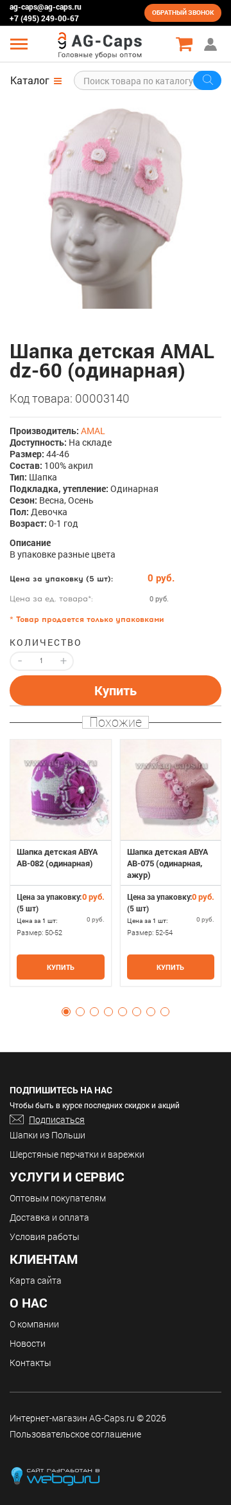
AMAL (93, 430)
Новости (28, 1343)
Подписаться (57, 1119)
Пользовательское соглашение (75, 1434)
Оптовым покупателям (58, 1198)
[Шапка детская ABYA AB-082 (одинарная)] (60, 790)
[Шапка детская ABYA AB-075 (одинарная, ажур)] (171, 790)
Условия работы (45, 1236)
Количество (42, 642)
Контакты (30, 1362)
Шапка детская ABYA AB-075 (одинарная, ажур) (167, 863)
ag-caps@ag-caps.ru (45, 6)
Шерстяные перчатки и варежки (77, 1154)
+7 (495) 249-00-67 (44, 18)
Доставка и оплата (49, 1217)
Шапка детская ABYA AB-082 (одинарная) (57, 857)
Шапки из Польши (47, 1135)
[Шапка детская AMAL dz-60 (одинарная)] (115, 202)
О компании (34, 1324)
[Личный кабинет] (211, 44)
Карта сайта (36, 1280)
